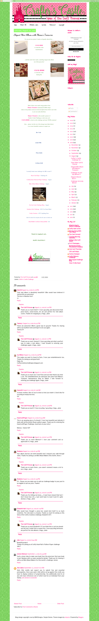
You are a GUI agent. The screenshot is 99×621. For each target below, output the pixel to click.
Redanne (20, 451)
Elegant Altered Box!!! (76, 177)
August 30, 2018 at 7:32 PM (43, 524)
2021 (71, 134)
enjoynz (67, 617)
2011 (71, 214)
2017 (71, 206)
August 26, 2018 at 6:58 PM (32, 355)
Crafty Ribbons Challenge (74, 257)
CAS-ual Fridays (74, 251)
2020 (71, 137)
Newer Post (18, 604)
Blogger (80, 617)
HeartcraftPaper (22, 418)
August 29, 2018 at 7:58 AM (31, 390)
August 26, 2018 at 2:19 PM (30, 290)
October (74, 150)
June (73, 189)
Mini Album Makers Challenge (36, 184)
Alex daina (20, 568)
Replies (21, 304)
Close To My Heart (75, 263)
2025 (71, 123)
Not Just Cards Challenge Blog (36, 205)
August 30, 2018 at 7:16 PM (34, 509)
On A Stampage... (74, 243)
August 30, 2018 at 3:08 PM (43, 406)
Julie (18, 540)
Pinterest (53, 25)
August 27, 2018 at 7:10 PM (43, 307)
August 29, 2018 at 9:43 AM (36, 418)
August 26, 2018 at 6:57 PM (31, 323)
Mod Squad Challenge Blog (76, 260)
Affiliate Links (34, 25)
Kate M (19, 290)
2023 (71, 129)
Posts (71, 108)
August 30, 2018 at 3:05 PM (43, 465)
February (74, 200)
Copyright (61, 25)
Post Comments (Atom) (30, 607)
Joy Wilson (20, 355)
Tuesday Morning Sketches (74, 237)
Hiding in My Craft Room (74, 240)
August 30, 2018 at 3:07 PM (43, 437)
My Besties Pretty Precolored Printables (76, 246)
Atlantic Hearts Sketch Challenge (74, 226)
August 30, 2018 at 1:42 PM (31, 451)
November (75, 148)
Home (15, 25)
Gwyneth (20, 390)
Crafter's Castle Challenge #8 (76, 159)
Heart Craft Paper (35, 175)
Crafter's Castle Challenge (26, 279)
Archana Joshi (39, 163)
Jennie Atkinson (22, 554)
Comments (73, 111)
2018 (71, 142)
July (72, 186)
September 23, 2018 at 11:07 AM (34, 568)
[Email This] (42, 277)
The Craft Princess (27, 307)
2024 (71, 126)
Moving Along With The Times (75, 231)
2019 (71, 140)
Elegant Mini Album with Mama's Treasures (77, 168)
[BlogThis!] (43, 277)
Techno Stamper (74, 254)
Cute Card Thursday (75, 249)
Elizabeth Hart (21, 509)
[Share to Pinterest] (47, 277)
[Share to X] (44, 277)
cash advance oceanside (29, 578)
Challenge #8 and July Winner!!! (76, 173)
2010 (71, 217)
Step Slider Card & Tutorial (77, 163)
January (74, 203)
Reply (19, 300)
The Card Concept (74, 234)
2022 (71, 131)
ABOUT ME (23, 25)
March (73, 197)
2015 (71, 212)
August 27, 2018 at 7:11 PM (43, 339)
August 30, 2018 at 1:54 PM (31, 479)
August (73, 156)
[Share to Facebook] (46, 277)
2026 (71, 120)
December (74, 145)
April (73, 194)
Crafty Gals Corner (75, 229)
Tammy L (20, 323)
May (72, 192)
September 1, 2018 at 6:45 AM (37, 554)
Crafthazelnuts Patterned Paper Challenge (37, 179)
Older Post (60, 604)
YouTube (44, 25)
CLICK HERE (39, 45)
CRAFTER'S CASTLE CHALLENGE (37, 221)
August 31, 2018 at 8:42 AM (28, 540)
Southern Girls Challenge (33, 209)
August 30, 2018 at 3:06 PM (43, 493)
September (75, 153)
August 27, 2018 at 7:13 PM (43, 372)
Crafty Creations (33, 213)
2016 (71, 209)
